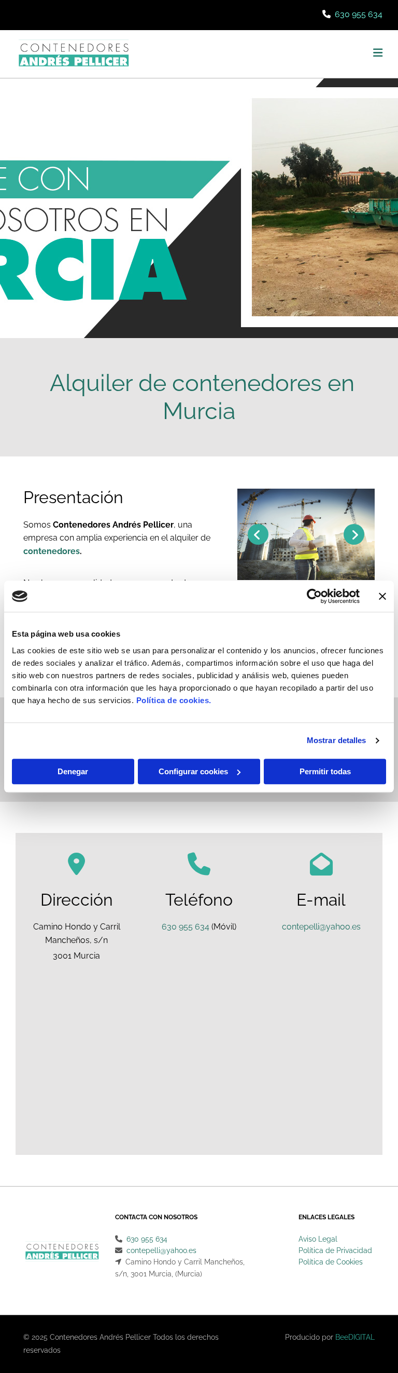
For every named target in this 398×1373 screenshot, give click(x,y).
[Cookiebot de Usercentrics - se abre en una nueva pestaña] (314, 596)
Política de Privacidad (335, 1250)
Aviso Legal (317, 1239)
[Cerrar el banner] (382, 596)
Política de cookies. (173, 700)
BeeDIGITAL (355, 1337)
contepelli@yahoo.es (321, 927)
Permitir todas (325, 771)
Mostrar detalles (336, 740)
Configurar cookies (193, 771)
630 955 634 (358, 14)
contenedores (51, 551)
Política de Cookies (330, 1262)
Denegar (73, 771)
